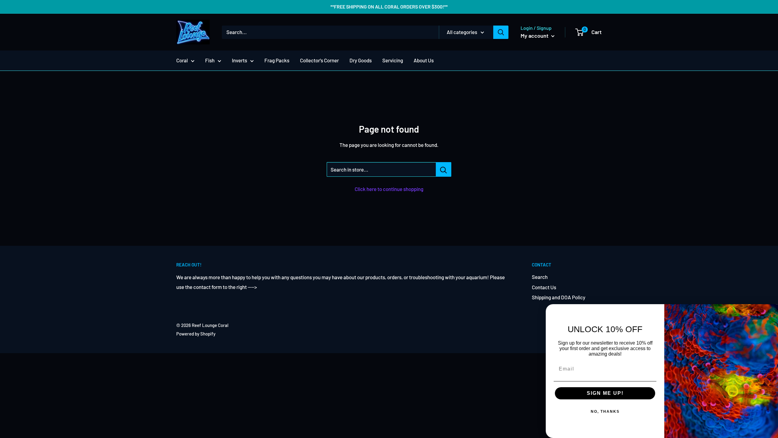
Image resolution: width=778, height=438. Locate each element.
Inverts (239, 60)
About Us (424, 60)
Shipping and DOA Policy (558, 297)
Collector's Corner (319, 60)
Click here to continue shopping (389, 189)
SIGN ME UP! (600, 393)
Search (540, 277)
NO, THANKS (600, 411)
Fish (210, 60)
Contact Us (544, 287)
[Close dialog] (771, 311)
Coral (182, 60)
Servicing (392, 60)
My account (535, 35)
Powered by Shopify (195, 333)
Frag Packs (276, 60)
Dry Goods (360, 60)
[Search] (500, 32)
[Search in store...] (443, 169)
